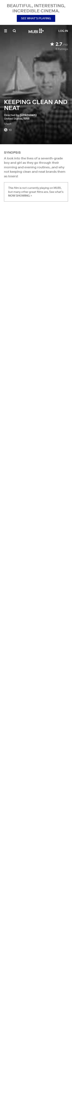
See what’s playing (36, 18)
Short (7, 124)
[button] (5, 31)
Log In (63, 30)
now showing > (20, 195)
